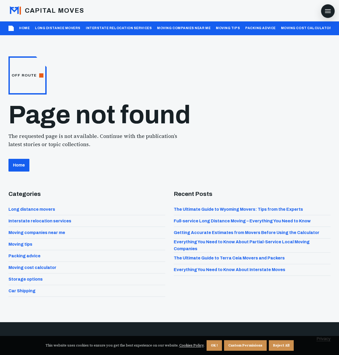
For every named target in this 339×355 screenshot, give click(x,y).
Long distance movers (58, 28)
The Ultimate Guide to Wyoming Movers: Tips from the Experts (238, 209)
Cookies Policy (191, 345)
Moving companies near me (184, 28)
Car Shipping (21, 291)
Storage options (25, 279)
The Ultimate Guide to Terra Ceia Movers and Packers (229, 258)
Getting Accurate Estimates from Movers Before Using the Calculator (246, 232)
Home (24, 28)
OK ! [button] (214, 345)
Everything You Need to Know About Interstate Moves (229, 269)
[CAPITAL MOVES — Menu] (328, 11)
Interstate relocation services (119, 28)
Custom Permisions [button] (245, 345)
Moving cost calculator (306, 28)
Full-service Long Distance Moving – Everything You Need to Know (242, 221)
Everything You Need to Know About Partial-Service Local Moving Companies (242, 245)
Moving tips (228, 28)
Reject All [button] (281, 345)
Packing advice (260, 28)
